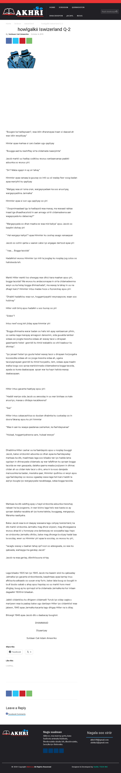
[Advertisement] (41, 92)
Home (8, 23)
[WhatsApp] (29, 41)
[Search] (116, 11)
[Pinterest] (22, 41)
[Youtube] (61, 750)
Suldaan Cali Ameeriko (19, 34)
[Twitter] (16, 41)
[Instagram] (50, 750)
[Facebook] (9, 41)
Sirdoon (17, 23)
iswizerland (29, 23)
